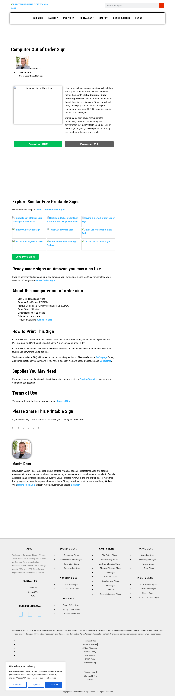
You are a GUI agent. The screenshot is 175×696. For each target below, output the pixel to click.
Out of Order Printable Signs (31, 76)
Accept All (53, 685)
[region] (35, 676)
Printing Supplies (88, 379)
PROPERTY (68, 18)
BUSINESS (38, 18)
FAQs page (101, 357)
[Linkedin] (39, 614)
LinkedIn (75, 485)
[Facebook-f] (30, 614)
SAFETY (103, 18)
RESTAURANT (87, 18)
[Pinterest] (20, 614)
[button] (25, 257)
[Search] (161, 5)
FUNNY (138, 18)
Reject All (36, 685)
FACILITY (53, 18)
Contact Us (105, 361)
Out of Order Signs (45, 280)
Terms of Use (63, 401)
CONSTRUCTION (121, 18)
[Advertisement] (87, 34)
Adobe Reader (44, 320)
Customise (18, 685)
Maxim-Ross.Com (26, 485)
